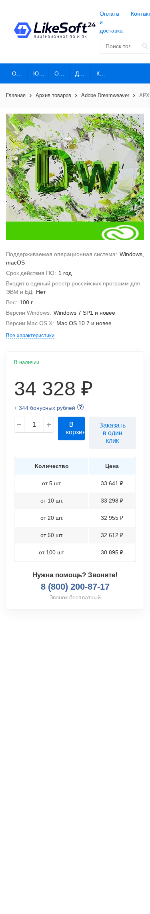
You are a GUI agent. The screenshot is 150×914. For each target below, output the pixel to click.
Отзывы (62, 73)
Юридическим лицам (41, 73)
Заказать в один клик (112, 433)
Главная (16, 95)
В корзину (75, 428)
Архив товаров (53, 95)
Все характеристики (30, 335)
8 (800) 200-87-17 (75, 587)
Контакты (104, 73)
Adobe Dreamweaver (105, 95)
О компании (20, 73)
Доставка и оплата (83, 73)
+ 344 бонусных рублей (44, 408)
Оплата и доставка (111, 22)
